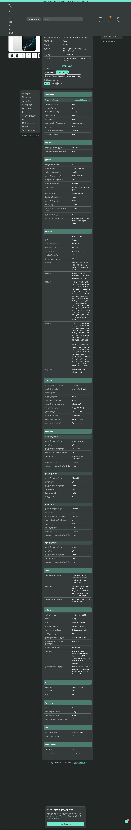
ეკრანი (26, 97)
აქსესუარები (28, 130)
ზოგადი (26, 93)
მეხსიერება (28, 123)
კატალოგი (33, 19)
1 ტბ (66, 83)
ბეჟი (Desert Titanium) (73, 76)
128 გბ (47, 83)
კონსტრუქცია (29, 115)
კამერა (26, 108)
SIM (25, 119)
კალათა (109, 19)
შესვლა (118, 19)
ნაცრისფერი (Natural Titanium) (55, 76)
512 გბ (60, 83)
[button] (24, 36)
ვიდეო (26, 112)
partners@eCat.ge (82, 1)
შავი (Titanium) (49, 72)
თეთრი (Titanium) (62, 72)
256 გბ (54, 83)
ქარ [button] (100, 19)
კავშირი (27, 101)
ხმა (25, 126)
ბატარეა (27, 104)
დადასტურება (65, 824)
